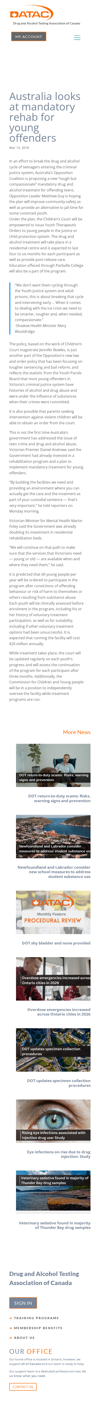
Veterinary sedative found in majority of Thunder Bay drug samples (55, 1225)
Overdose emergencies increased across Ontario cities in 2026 (59, 1012)
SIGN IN (23, 1303)
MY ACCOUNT (28, 36)
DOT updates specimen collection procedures (59, 1083)
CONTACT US (23, 1387)
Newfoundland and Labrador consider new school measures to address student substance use (54, 872)
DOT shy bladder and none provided (56, 943)
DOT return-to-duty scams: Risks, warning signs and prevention (59, 798)
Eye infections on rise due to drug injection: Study (59, 1154)
